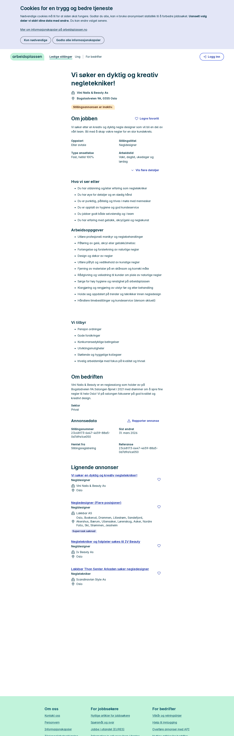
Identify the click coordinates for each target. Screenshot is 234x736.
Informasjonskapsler (58, 729)
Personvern (52, 722)
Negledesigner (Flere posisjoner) (96, 503)
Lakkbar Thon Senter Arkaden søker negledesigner (110, 569)
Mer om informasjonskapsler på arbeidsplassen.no (53, 29)
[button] (143, 421)
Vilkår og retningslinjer (167, 715)
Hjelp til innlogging (164, 722)
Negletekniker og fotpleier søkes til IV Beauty (105, 542)
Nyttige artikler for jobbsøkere (110, 715)
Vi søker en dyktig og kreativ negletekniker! (104, 475)
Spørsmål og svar (102, 722)
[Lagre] (159, 479)
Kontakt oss (52, 715)
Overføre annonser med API (170, 729)
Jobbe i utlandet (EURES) (107, 729)
